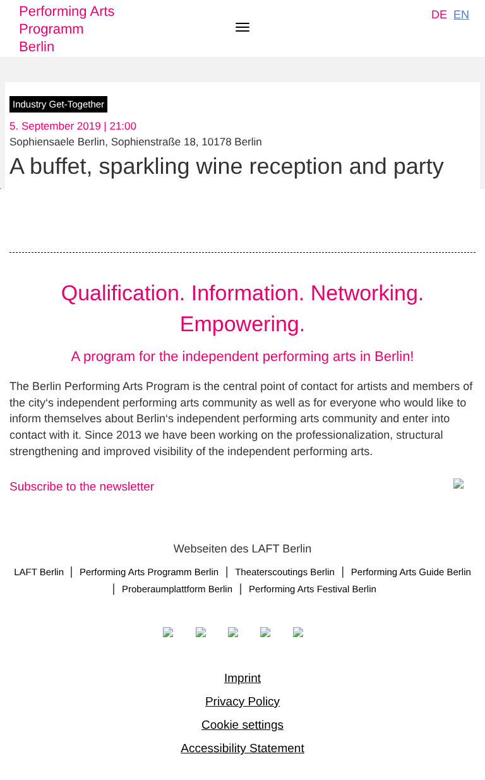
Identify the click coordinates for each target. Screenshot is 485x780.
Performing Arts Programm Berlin (67, 28)
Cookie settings (242, 725)
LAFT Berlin (40, 572)
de (439, 14)
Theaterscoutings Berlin (285, 572)
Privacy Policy (242, 702)
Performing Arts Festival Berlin (312, 589)
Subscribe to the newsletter (81, 487)
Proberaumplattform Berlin (177, 589)
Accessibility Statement (242, 748)
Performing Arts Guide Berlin (411, 572)
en (461, 14)
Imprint (242, 678)
